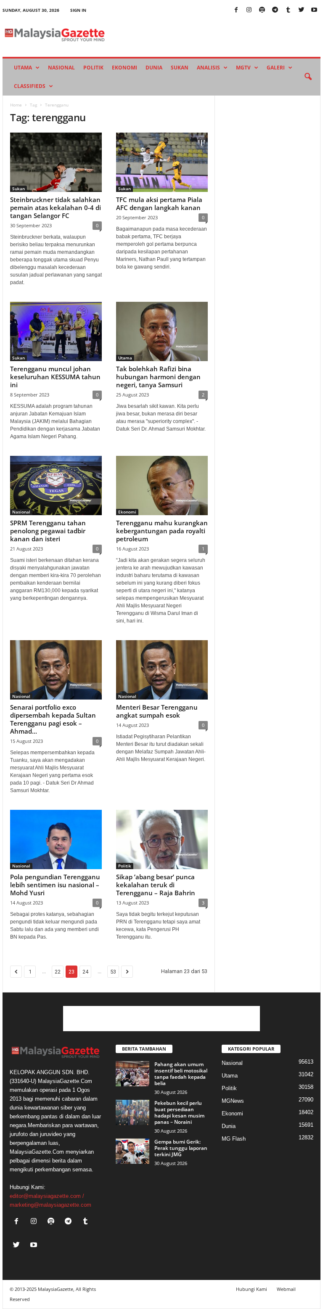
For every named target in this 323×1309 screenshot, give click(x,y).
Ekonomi (124, 67)
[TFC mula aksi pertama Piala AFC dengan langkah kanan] (162, 162)
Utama (23, 67)
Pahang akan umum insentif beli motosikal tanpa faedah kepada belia (180, 1074)
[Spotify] (262, 10)
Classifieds (29, 86)
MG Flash (234, 1139)
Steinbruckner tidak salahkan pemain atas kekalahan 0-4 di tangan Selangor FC (55, 207)
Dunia (154, 67)
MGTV (243, 67)
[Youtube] (314, 10)
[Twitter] (301, 10)
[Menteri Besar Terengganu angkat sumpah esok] (162, 670)
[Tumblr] (288, 10)
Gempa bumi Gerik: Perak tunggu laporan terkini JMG (180, 1148)
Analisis (208, 67)
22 (58, 971)
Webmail (286, 1289)
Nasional (61, 67)
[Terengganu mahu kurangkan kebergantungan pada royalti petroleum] (162, 485)
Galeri (276, 67)
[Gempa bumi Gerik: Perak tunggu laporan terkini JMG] (132, 1151)
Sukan (179, 67)
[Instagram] (249, 10)
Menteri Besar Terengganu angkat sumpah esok (157, 711)
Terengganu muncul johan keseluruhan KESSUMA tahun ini (55, 376)
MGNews (233, 1101)
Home (16, 105)
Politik (93, 67)
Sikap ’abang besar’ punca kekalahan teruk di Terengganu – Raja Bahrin (155, 885)
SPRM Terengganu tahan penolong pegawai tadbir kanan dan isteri (48, 531)
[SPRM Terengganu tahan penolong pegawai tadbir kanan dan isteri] (56, 485)
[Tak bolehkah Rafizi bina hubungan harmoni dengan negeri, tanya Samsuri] (162, 331)
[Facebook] (236, 10)
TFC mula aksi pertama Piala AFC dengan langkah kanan (159, 203)
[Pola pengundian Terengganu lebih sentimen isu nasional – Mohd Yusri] (56, 839)
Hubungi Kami (251, 1289)
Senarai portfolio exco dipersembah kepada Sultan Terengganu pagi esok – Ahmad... (53, 719)
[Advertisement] (161, 1018)
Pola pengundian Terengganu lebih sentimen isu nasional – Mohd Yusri (55, 885)
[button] (308, 77)
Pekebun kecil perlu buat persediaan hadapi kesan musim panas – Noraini (179, 1112)
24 (85, 971)
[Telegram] (275, 10)
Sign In (78, 10)
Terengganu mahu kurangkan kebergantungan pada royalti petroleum (162, 531)
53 (113, 971)
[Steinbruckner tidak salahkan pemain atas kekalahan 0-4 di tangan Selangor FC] (56, 162)
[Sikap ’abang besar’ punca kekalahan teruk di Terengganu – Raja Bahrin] (162, 839)
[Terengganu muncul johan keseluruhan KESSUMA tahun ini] (56, 331)
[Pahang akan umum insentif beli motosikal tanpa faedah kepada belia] (132, 1073)
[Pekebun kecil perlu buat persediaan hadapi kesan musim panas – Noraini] (132, 1112)
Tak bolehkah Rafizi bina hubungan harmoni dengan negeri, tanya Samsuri (158, 376)
